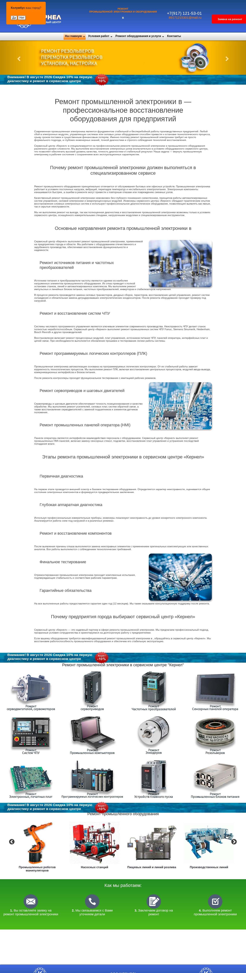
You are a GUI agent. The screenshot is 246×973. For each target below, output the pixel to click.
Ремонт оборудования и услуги (138, 36)
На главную (73, 36)
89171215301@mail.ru (185, 17)
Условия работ (98, 36)
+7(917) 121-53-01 (184, 13)
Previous (11, 841)
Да (14, 17)
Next (233, 841)
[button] (18, 57)
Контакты (174, 36)
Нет (21, 17)
